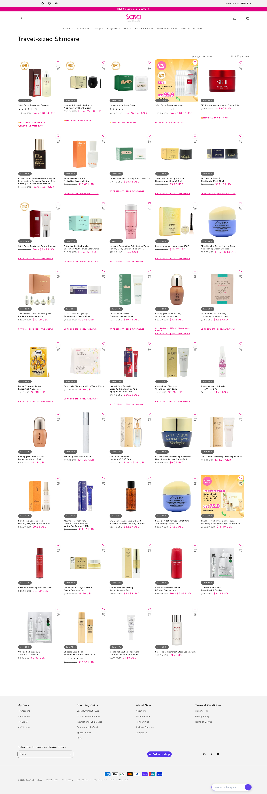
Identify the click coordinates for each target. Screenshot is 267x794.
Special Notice (84, 732)
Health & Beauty (165, 28)
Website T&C (202, 710)
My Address (24, 716)
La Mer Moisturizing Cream (123, 105)
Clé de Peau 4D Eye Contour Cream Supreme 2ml (78, 589)
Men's (183, 28)
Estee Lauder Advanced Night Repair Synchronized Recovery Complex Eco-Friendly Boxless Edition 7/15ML (37, 181)
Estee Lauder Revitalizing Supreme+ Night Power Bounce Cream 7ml (173, 458)
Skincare (81, 28)
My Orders (23, 721)
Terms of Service (203, 721)
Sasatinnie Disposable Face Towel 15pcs (84, 386)
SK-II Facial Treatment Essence (33, 105)
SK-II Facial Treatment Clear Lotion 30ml (175, 652)
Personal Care (142, 28)
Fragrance (112, 28)
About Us (141, 710)
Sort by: (196, 56)
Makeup (97, 28)
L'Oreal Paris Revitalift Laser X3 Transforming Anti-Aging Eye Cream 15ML (124, 389)
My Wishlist (24, 727)
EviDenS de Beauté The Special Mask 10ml (212, 179)
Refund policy (52, 780)
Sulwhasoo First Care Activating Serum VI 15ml (76, 179)
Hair (126, 28)
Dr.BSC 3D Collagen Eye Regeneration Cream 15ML (77, 315)
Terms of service (83, 780)
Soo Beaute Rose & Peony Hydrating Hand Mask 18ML (215, 315)
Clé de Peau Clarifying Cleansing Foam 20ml (166, 387)
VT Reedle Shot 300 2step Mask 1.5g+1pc (211, 589)
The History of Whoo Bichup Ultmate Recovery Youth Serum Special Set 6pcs (220, 522)
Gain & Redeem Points (88, 716)
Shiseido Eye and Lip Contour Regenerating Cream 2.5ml (169, 179)
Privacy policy (67, 780)
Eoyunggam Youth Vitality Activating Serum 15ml (168, 315)
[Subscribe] (69, 754)
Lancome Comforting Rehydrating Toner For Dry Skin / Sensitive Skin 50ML (129, 247)
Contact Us (141, 732)
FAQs (80, 738)
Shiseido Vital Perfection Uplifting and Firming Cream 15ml (172, 522)
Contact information (119, 780)
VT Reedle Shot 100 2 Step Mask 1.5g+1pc (29, 653)
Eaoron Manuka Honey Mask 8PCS (172, 246)
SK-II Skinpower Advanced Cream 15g (220, 105)
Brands (66, 28)
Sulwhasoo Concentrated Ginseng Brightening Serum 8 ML (34, 522)
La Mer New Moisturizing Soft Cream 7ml (130, 178)
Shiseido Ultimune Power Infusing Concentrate (167, 589)
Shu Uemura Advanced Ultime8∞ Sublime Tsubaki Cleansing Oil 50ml (127, 522)
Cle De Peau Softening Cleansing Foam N (221, 456)
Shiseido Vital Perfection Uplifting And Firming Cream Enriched (218, 247)
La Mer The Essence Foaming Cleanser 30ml (121, 315)
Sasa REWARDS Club (88, 710)
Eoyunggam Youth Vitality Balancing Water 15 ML (31, 458)
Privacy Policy (202, 716)
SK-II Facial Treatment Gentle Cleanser (37, 246)
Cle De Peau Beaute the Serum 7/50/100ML (121, 458)
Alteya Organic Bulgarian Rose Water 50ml (213, 387)
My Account (24, 710)
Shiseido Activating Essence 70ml (35, 587)
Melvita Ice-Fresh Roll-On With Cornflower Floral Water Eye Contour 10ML (77, 524)
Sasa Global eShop (34, 780)
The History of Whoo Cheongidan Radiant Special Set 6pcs (34, 315)
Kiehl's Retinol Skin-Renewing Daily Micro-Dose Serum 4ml (124, 653)
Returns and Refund (87, 727)
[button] (21, 18)
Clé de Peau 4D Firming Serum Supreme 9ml (121, 589)
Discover (197, 28)
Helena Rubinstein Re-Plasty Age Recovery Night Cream (78, 106)
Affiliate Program (145, 727)
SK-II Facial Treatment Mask (169, 105)
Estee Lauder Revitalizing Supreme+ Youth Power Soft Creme (81, 247)
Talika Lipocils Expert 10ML (77, 456)
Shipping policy (101, 780)
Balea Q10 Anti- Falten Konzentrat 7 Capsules (29, 387)
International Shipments (89, 721)
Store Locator (143, 716)
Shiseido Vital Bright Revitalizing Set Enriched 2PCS (79, 653)
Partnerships (142, 721)
